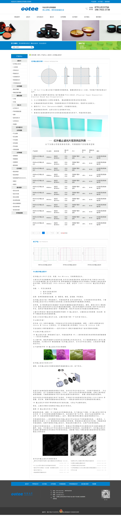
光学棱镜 (19, 152)
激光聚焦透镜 (16, 200)
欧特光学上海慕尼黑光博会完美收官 (89, 461)
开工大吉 (89, 470)
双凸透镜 (15, 136)
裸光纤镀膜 (16, 89)
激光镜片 (19, 187)
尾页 (58, 233)
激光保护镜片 (16, 206)
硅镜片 (15, 184)
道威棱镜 (15, 162)
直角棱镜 (15, 155)
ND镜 (14, 102)
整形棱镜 (15, 165)
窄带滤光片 (16, 70)
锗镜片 (15, 181)
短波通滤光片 (16, 80)
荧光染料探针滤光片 (24, 43)
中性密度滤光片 (17, 83)
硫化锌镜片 (16, 174)
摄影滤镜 (19, 96)
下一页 (52, 233)
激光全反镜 (16, 190)
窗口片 (52, 17)
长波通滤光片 (16, 76)
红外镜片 (75, 17)
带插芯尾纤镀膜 (17, 92)
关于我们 (100, 1)
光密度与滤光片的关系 (89, 465)
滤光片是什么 (51, 470)
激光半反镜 (16, 194)
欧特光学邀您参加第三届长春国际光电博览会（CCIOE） (51, 462)
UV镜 (14, 98)
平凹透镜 (15, 140)
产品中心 (43, 55)
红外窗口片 (16, 108)
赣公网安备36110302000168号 (70, 512)
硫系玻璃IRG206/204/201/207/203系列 (20, 178)
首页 (38, 55)
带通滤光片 (16, 73)
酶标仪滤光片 (34, 43)
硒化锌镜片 (16, 171)
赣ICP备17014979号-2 (53, 512)
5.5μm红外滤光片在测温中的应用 (51, 465)
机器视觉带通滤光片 (51, 472)
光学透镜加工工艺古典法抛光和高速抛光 (89, 467)
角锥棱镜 (15, 159)
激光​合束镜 (16, 197)
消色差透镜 (16, 149)
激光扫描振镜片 (17, 203)
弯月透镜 (15, 146)
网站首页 (17, 17)
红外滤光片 (40, 17)
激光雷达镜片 (16, 210)
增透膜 (15, 124)
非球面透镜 (19, 213)
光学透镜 (63, 17)
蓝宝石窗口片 (16, 118)
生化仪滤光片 (42, 43)
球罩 (14, 114)
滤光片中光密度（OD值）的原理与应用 (51, 467)
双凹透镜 (15, 143)
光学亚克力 (16, 121)
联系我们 (107, 1)
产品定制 (93, 1)
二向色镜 (15, 67)
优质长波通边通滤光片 (89, 463)
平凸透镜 (15, 133)
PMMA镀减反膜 (17, 111)
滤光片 (28, 17)
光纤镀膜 (19, 86)
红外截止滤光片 (17, 64)
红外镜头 (86, 17)
